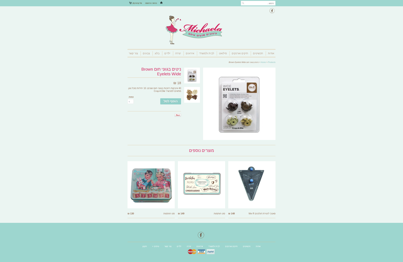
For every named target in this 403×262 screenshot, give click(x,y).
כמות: (131, 97)
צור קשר (133, 53)
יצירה (178, 53)
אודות (271, 53)
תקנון (144, 246)
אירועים (190, 53)
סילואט (223, 53)
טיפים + (155, 246)
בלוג (157, 53)
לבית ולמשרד (206, 53)
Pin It (178, 115)
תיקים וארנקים (240, 53)
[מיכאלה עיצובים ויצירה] (201, 30)
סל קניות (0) (137, 3)
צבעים (146, 53)
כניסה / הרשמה (151, 3)
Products (271, 62)
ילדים (167, 53)
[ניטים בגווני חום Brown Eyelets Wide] (239, 139)
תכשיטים (258, 53)
